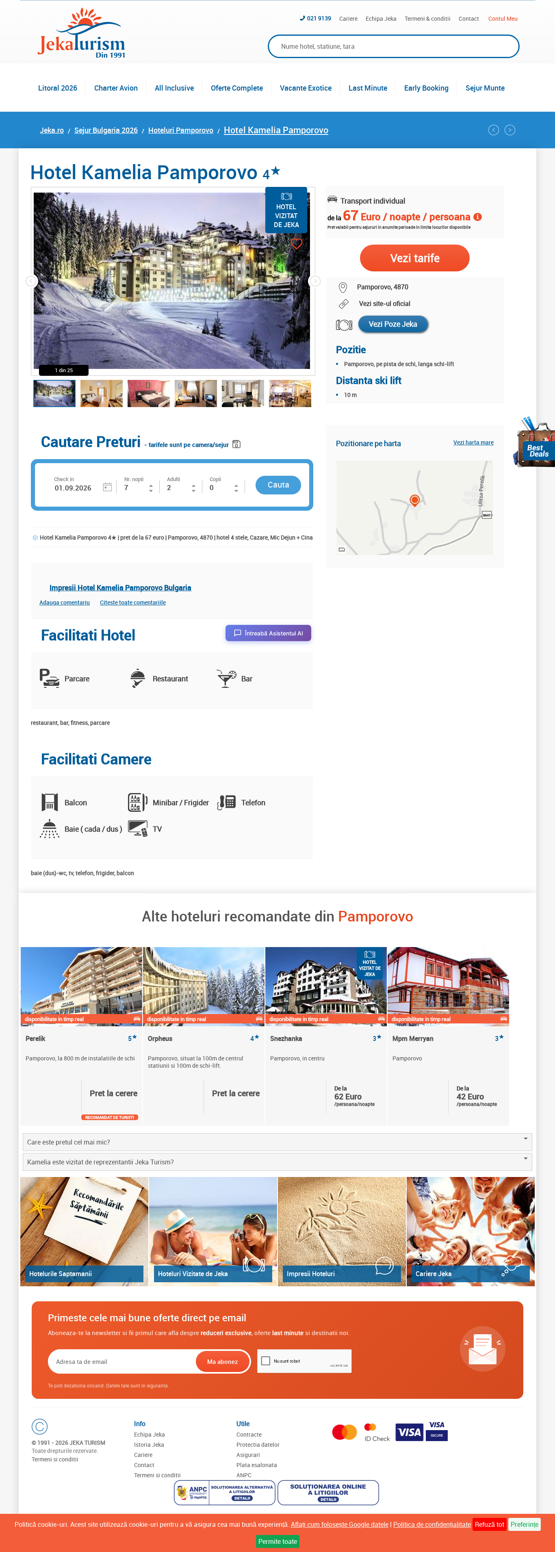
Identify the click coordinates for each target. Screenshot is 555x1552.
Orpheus (204, 1038)
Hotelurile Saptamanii (60, 1273)
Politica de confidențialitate (432, 1524)
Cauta (278, 484)
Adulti (173, 479)
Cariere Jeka (434, 1273)
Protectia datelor (258, 1444)
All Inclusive (174, 88)
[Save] (237, 442)
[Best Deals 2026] (534, 441)
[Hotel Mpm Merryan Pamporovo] (510, 130)
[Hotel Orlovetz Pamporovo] (493, 130)
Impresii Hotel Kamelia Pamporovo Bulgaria (120, 587)
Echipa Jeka (381, 18)
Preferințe (524, 1524)
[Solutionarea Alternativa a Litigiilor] (226, 1493)
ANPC (243, 1475)
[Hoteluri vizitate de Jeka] (213, 1231)
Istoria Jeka (149, 1444)
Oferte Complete (237, 88)
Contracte (249, 1434)
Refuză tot (489, 1524)
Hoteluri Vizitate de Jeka (193, 1273)
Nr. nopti (133, 479)
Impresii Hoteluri (311, 1273)
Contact (469, 18)
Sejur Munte (485, 88)
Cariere (348, 18)
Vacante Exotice (306, 88)
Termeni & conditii (428, 18)
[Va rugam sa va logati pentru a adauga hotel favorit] (282, 244)
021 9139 (319, 18)
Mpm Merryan (448, 1038)
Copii (215, 479)
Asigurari (248, 1455)
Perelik (81, 1038)
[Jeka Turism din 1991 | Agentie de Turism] (81, 55)
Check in (64, 479)
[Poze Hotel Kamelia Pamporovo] (339, 325)
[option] (82, 1036)
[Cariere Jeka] (471, 1231)
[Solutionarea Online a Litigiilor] (329, 1493)
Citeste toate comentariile (133, 602)
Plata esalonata (256, 1465)
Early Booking (426, 88)
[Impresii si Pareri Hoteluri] (342, 1231)
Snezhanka (326, 1038)
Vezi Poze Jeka (393, 324)
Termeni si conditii (55, 1459)
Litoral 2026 (57, 88)
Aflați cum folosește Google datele (339, 1524)
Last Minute (368, 88)
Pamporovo (375, 916)
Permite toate (277, 1541)
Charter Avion (116, 88)
